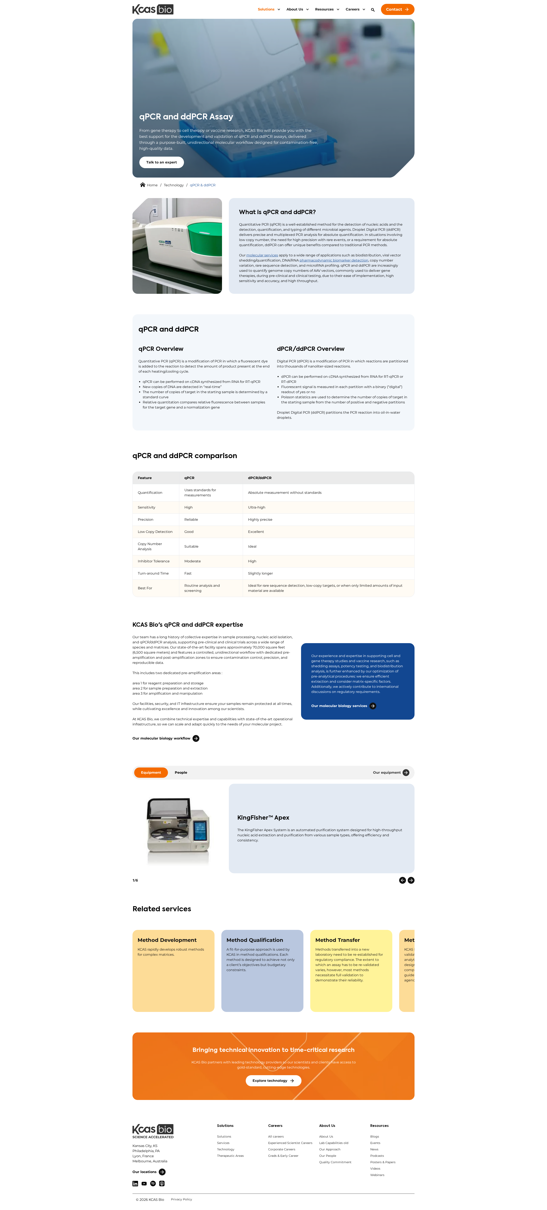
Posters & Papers (383, 1162)
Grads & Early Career (283, 1156)
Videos (375, 1168)
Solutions (266, 9)
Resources (324, 9)
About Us (295, 9)
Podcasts (377, 1156)
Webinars (377, 1175)
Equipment (151, 772)
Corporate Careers (281, 1149)
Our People (327, 1156)
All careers (276, 1136)
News (374, 1149)
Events (375, 1143)
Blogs (374, 1136)
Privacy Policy (181, 1199)
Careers (353, 9)
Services (223, 1143)
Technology (174, 185)
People (181, 772)
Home (152, 185)
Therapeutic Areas (230, 1156)
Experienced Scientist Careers (290, 1143)
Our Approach (329, 1149)
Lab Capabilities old (333, 1143)
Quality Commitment (335, 1162)
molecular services (262, 255)
